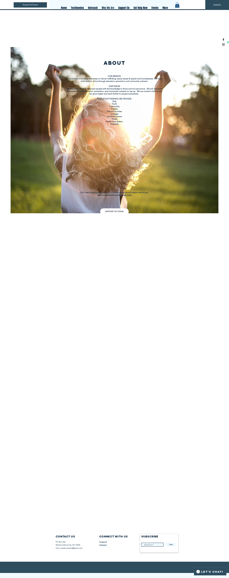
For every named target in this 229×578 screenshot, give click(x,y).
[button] (177, 5)
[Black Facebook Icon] (223, 39)
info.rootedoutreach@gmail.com (114, 195)
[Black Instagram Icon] (223, 44)
